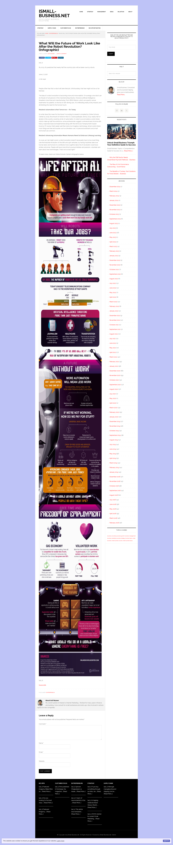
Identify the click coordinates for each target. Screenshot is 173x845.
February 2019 (114, 467)
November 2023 (114, 209)
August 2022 (113, 279)
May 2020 (112, 398)
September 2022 (115, 274)
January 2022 (113, 311)
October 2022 (114, 269)
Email (41, 752)
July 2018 (112, 500)
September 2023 (115, 219)
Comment (42, 724)
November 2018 (114, 481)
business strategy (121, 538)
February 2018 (114, 523)
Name (41, 743)
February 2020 (114, 412)
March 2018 (113, 518)
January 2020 (113, 417)
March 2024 (113, 191)
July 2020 (112, 394)
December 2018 (114, 477)
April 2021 (112, 352)
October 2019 (114, 431)
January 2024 (113, 200)
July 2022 (112, 283)
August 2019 (113, 440)
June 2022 (112, 288)
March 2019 (113, 463)
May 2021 (112, 348)
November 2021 (114, 320)
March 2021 (113, 357)
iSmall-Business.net (73, 835)
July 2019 (112, 444)
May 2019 (112, 454)
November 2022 (114, 265)
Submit (111, 54)
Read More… (121, 94)
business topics (128, 538)
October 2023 (114, 214)
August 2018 (113, 495)
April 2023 (112, 242)
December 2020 (114, 371)
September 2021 (114, 329)
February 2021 (114, 361)
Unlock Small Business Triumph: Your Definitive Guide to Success (121, 144)
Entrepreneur (50, 692)
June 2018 (112, 504)
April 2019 (112, 458)
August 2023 (113, 223)
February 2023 (114, 251)
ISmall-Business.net (54, 13)
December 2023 (114, 205)
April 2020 (112, 403)
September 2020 (115, 384)
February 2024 (114, 196)
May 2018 (112, 509)
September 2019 (115, 435)
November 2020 (114, 375)
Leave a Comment (61, 53)
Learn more (60, 841)
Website (41, 761)
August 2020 (113, 389)
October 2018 (114, 486)
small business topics (128, 540)
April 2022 (112, 297)
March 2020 (113, 408)
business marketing (111, 538)
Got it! (166, 841)
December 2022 (114, 260)
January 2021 (113, 366)
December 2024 (114, 186)
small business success (117, 540)
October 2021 (114, 325)
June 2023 (112, 233)
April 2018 (112, 513)
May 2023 (112, 237)
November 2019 (114, 426)
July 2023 (112, 228)
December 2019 (114, 421)
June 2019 (112, 449)
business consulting (112, 535)
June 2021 (112, 343)
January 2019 (113, 472)
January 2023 (113, 256)
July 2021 (112, 338)
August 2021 (113, 334)
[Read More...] (128, 151)
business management (130, 535)
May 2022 (112, 292)
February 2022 (114, 306)
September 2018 (115, 490)
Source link (42, 685)
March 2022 (113, 302)
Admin (114, 835)
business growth (121, 535)
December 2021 (114, 315)
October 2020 (114, 380)
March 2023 (113, 246)
